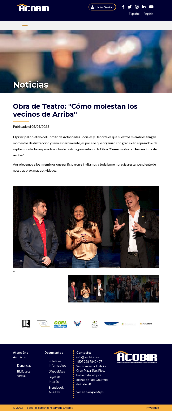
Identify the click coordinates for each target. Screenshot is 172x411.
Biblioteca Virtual (23, 374)
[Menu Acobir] (25, 25)
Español (134, 13)
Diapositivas (57, 371)
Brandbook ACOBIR (56, 390)
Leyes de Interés (54, 379)
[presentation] (13, 271)
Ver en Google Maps (90, 392)
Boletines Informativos (57, 363)
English (148, 13)
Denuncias (24, 365)
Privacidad (152, 407)
